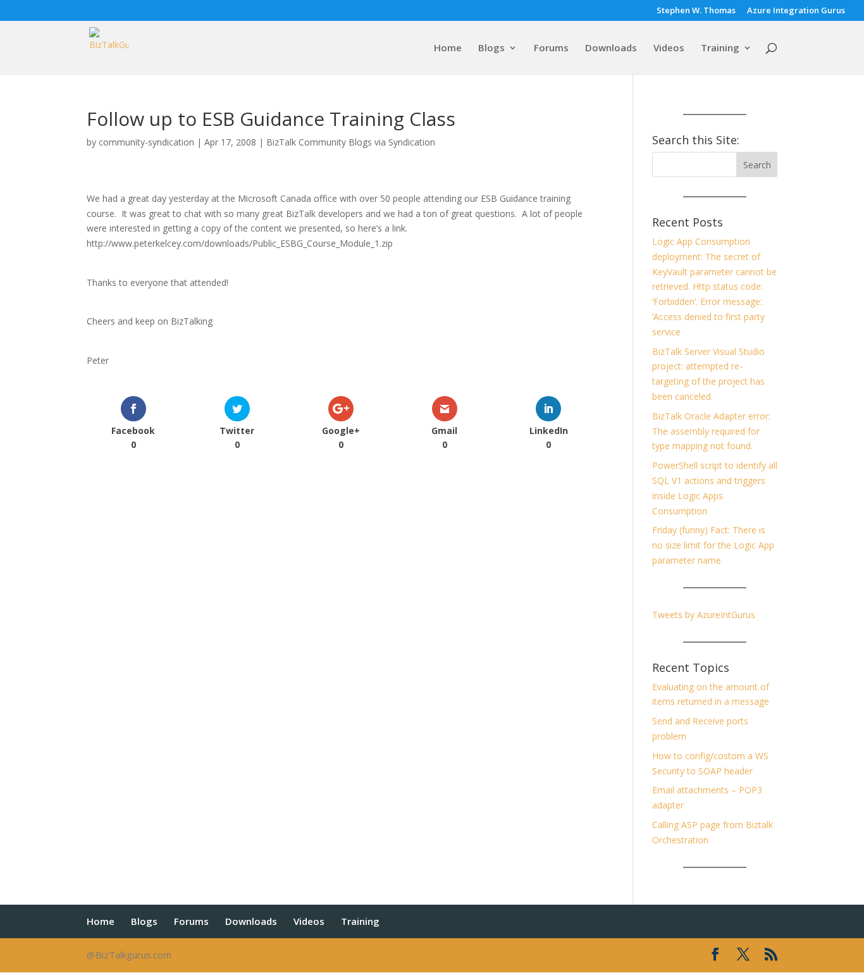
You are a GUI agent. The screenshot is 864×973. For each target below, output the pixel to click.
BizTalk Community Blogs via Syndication (350, 142)
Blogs (491, 48)
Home (448, 48)
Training (720, 48)
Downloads (611, 48)
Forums (551, 48)
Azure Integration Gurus (796, 11)
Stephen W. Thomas (696, 11)
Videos (668, 48)
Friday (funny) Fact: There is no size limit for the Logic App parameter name (713, 545)
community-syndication (146, 142)
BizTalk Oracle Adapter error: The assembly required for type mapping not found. (711, 431)
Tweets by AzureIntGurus (703, 615)
